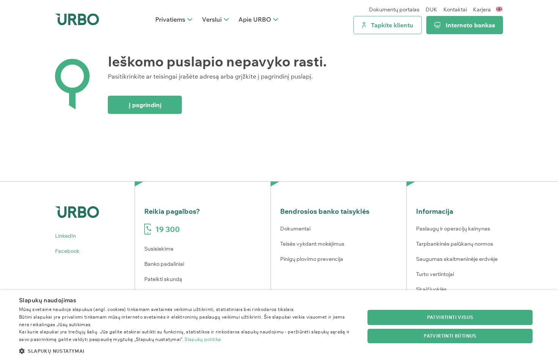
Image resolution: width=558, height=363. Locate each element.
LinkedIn (65, 235)
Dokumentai (295, 228)
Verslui (212, 19)
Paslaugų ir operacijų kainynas (453, 228)
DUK (431, 9)
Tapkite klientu (392, 25)
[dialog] (279, 326)
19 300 (167, 229)
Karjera (482, 9)
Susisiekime (158, 248)
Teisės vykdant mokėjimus (312, 243)
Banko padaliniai (164, 263)
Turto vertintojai (435, 274)
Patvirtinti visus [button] (450, 317)
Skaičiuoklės (431, 289)
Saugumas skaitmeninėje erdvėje (457, 259)
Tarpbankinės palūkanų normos (454, 243)
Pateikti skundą (163, 279)
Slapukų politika (202, 339)
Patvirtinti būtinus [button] (450, 336)
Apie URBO (254, 19)
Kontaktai (455, 9)
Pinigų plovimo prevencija (311, 259)
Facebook (67, 251)
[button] (187, 350)
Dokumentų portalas (394, 9)
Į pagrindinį (145, 105)
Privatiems (170, 19)
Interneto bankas (470, 25)
